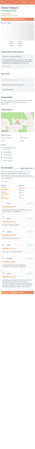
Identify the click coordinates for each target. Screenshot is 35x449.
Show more (6, 66)
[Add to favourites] (31, 24)
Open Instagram (8, 160)
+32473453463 (7, 155)
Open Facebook (8, 158)
